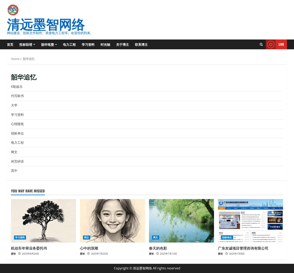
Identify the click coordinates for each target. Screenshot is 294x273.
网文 (14, 152)
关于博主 (122, 44)
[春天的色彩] (181, 221)
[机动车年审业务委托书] (43, 221)
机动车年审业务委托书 (29, 248)
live (281, 44)
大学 (14, 105)
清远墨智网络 (46, 23)
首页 (10, 44)
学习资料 (88, 44)
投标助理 (25, 44)
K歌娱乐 (17, 86)
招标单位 (17, 133)
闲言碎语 (17, 161)
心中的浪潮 (89, 248)
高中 (14, 170)
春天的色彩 (158, 248)
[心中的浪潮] (112, 221)
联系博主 (141, 44)
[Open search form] (261, 44)
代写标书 (17, 96)
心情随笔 (17, 124)
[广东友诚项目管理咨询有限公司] (250, 221)
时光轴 (105, 44)
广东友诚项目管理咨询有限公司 (243, 248)
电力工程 (69, 44)
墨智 (13, 253)
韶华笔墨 (47, 44)
